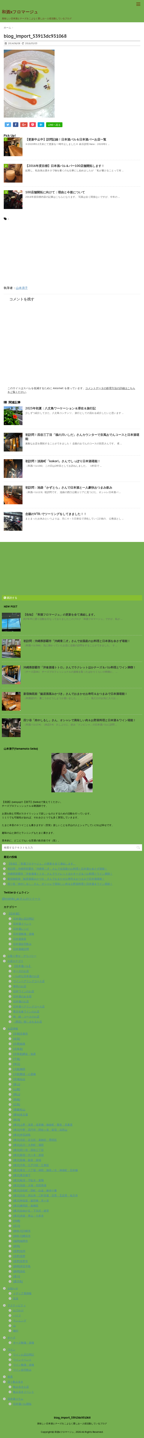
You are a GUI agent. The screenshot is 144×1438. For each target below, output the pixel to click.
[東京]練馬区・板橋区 (25, 1205)
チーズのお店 (21, 971)
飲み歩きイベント (23, 1392)
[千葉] (16, 1059)
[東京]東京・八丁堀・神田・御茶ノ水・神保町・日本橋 (45, 1170)
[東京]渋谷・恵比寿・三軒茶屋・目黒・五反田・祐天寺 (45, 1195)
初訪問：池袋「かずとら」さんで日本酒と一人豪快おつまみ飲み (68, 487)
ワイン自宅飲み (22, 1370)
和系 (10, 1376)
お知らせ (13, 1288)
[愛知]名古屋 (20, 1114)
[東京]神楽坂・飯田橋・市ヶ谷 (31, 1200)
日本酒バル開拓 (22, 1404)
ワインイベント (22, 1359)
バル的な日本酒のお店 (26, 976)
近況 (15, 1298)
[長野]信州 (19, 1251)
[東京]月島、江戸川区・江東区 (31, 1165)
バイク (17, 1315)
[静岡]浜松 (19, 1271)
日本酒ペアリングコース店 (29, 1006)
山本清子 (22, 288)
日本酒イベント (22, 923)
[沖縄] (16, 1220)
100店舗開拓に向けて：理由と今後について (55, 192)
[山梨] (16, 1089)
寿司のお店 (19, 986)
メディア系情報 (22, 1293)
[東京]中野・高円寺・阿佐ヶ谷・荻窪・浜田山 (40, 1129)
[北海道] (18, 1049)
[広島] (16, 1104)
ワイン (11, 1349)
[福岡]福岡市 (20, 1241)
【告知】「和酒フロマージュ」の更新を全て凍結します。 (60, 614)
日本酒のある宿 (22, 996)
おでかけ (18, 1310)
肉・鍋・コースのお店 (26, 1016)
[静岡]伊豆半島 (22, 1266)
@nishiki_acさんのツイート (21, 899)
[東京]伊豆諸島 (22, 1135)
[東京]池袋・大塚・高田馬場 (29, 1185)
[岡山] (16, 1094)
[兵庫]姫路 (19, 1043)
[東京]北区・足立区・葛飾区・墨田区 (35, 1140)
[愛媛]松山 (19, 1109)
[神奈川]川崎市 (22, 1231)
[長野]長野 (19, 1256)
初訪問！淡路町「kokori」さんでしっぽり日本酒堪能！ (62, 461)
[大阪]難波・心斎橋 (24, 1074)
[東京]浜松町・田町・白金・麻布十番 (35, 1190)
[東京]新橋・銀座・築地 (27, 1160)
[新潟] (16, 1119)
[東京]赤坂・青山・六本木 (28, 1215)
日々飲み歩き (15, 1382)
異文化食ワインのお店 (26, 1011)
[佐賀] (16, 1038)
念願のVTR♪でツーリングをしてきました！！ (56, 514)
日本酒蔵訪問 (21, 949)
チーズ (11, 1337)
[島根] (16, 1099)
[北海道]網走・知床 (24, 1054)
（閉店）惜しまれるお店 (27, 1021)
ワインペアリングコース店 (29, 981)
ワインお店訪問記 (23, 1354)
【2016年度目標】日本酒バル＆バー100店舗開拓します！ (64, 166)
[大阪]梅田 (19, 1069)
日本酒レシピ (21, 929)
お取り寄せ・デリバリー (22, 956)
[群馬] (16, 1246)
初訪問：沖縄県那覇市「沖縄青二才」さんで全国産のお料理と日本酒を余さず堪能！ (76, 641)
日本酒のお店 (21, 1001)
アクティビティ (17, 1305)
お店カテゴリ (15, 961)
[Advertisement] (35, 255)
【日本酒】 (14, 913)
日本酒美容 (19, 939)
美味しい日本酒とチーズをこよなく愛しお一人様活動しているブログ (72, 1423)
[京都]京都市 (20, 1033)
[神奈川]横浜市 (22, 1236)
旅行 (15, 1330)
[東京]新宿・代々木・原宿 (28, 1155)
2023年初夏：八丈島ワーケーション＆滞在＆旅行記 (60, 408)
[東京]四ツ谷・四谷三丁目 (28, 1150)
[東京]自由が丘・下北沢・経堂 (31, 1210)
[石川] (16, 1226)
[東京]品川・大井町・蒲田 (28, 1145)
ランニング (19, 1320)
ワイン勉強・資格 (23, 1364)
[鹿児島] (18, 1281)
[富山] (16, 1084)
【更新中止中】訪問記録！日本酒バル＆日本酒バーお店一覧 (65, 139)
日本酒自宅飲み (22, 944)
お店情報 (13, 1028)
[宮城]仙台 (19, 1079)
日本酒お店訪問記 (23, 918)
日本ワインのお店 (23, 991)
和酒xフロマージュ (20, 11)
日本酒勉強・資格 (23, 934)
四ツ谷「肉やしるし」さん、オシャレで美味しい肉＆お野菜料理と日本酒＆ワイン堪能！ (79, 720)
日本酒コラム (15, 1399)
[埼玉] (16, 1064)
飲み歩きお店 (21, 1387)
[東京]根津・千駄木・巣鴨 (28, 1180)
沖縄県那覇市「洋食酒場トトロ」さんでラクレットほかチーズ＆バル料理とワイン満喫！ (79, 667)
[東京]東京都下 (22, 1175)
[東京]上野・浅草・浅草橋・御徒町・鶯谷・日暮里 (43, 1124)
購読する (11, 597)
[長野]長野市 (20, 1261)
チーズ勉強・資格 (23, 1342)
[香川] (16, 1276)
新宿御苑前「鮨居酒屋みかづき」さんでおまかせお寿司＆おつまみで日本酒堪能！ (75, 693)
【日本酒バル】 (22, 966)
